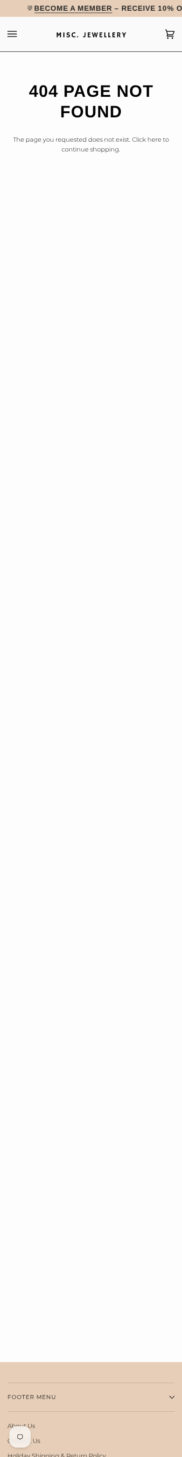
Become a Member (73, 8)
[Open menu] (21, 34)
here (154, 139)
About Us (21, 1425)
